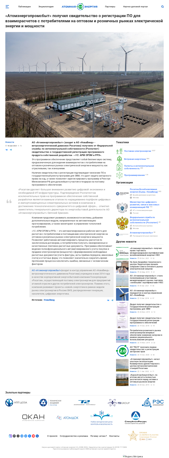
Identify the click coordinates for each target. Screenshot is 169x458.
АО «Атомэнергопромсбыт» (46, 270)
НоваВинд (49, 300)
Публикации (24, 6)
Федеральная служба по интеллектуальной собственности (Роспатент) (144, 220)
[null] (6, 149)
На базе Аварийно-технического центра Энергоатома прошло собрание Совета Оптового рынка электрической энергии (146, 265)
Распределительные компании (145, 236)
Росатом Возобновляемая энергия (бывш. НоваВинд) (144, 190)
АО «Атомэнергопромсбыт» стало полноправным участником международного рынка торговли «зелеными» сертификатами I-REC (146, 279)
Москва (136, 198)
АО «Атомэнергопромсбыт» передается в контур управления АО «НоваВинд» (146, 292)
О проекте (52, 436)
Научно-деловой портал (135, 6)
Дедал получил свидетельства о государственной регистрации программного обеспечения (145, 320)
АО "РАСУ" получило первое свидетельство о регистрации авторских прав (144, 349)
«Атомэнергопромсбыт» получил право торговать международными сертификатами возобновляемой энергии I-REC (147, 251)
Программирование (134, 175)
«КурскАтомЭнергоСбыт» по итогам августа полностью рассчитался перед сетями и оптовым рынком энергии (144, 378)
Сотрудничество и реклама (74, 436)
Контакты (114, 436)
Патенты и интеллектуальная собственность (139, 167)
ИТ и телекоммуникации (142, 210)
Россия (136, 213)
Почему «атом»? (98, 436)
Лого (80, 6)
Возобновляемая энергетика (144, 195)
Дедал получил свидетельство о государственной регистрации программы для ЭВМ (145, 306)
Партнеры (110, 6)
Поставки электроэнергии (137, 151)
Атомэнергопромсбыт (141, 232)
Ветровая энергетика (135, 159)
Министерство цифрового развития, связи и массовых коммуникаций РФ (144, 205)
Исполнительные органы (143, 226)
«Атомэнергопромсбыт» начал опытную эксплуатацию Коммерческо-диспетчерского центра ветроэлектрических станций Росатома (145, 363)
